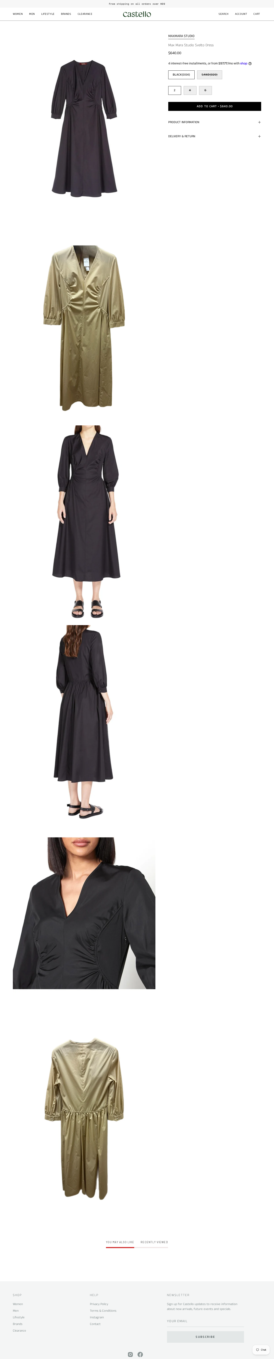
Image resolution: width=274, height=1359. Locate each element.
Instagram (97, 1317)
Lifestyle (19, 1317)
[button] (18, 14)
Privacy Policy (99, 1304)
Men (16, 1310)
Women (18, 1304)
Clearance (19, 1330)
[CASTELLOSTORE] (137, 14)
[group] (137, 4)
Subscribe (205, 1337)
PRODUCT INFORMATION (183, 122)
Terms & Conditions (103, 1310)
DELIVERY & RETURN (181, 136)
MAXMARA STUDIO (181, 36)
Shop (17, 1295)
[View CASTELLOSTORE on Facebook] (140, 1354)
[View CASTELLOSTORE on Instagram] (130, 1354)
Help (94, 1295)
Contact (95, 1324)
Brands (17, 1324)
